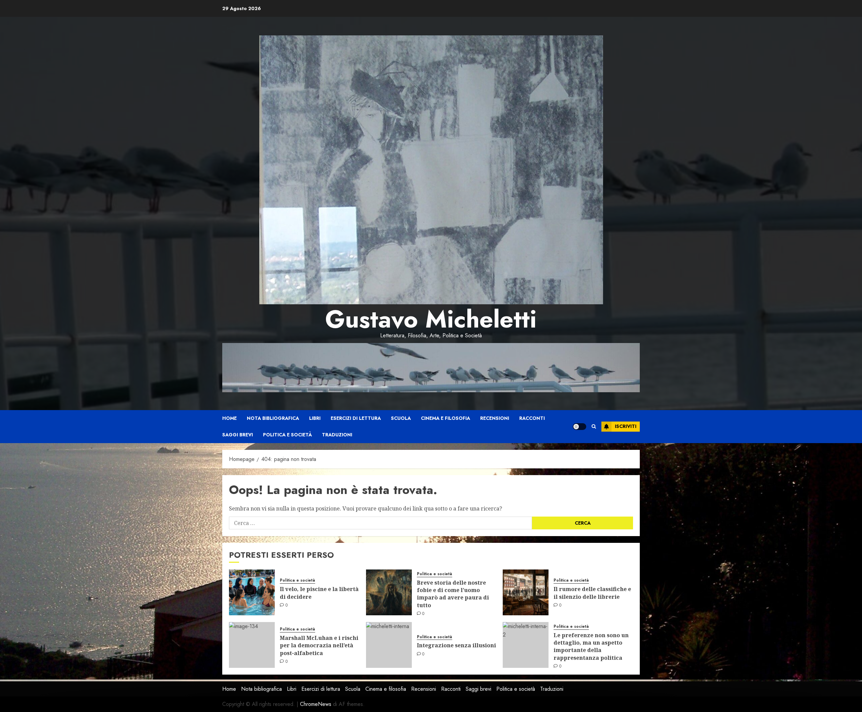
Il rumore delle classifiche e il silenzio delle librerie (592, 592)
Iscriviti (625, 426)
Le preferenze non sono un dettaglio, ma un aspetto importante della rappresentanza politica (591, 646)
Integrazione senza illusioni (456, 645)
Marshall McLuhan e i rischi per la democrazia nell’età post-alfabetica (319, 645)
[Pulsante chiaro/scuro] (579, 426)
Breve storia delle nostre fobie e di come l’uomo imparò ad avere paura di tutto (453, 594)
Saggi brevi (237, 434)
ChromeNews (315, 704)
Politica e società (287, 434)
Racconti (532, 418)
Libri (315, 418)
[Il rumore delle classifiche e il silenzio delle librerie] (526, 592)
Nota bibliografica (273, 418)
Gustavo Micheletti (431, 319)
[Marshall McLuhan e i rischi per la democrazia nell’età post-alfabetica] (252, 645)
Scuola (401, 418)
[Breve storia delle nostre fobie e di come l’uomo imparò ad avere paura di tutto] (389, 592)
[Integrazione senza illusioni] (389, 645)
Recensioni (494, 418)
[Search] (594, 426)
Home (229, 418)
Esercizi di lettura (356, 418)
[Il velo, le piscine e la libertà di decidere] (252, 592)
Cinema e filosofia (445, 418)
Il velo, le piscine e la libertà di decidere (319, 592)
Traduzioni (337, 434)
